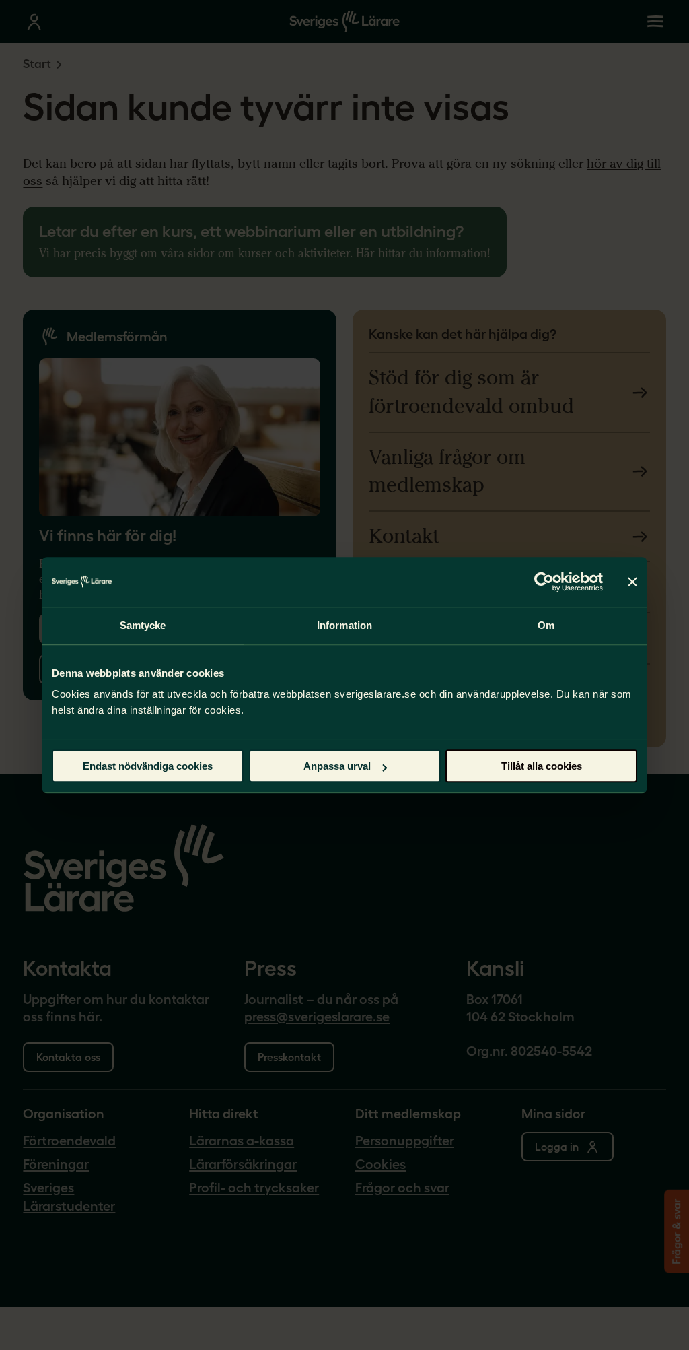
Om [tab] (546, 625)
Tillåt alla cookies (541, 766)
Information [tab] (344, 625)
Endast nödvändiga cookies (148, 766)
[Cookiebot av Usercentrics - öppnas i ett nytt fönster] (544, 582)
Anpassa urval (337, 766)
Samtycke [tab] (143, 625)
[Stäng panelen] (632, 582)
